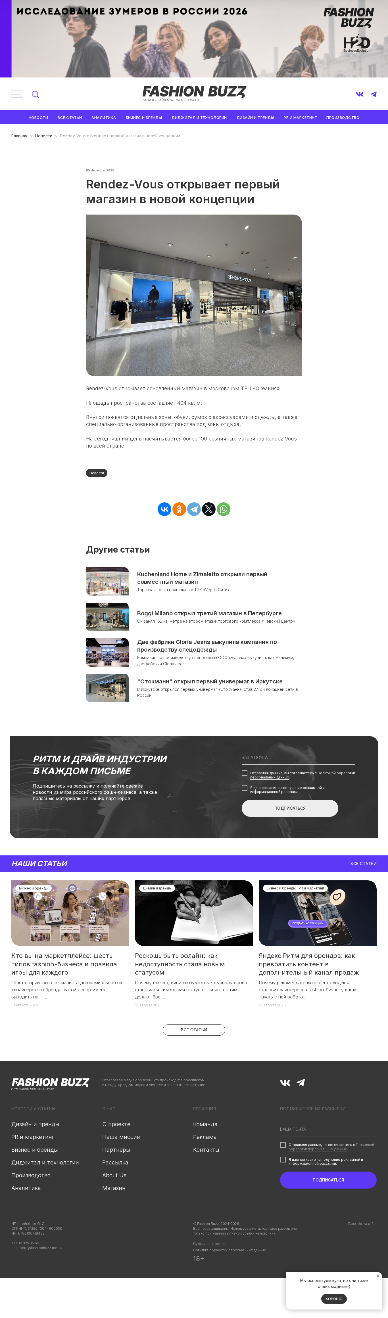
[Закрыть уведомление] (378, 1276)
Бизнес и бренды (144, 117)
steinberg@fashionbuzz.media (36, 1248)
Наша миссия (121, 1137)
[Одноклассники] (179, 509)
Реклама (205, 1137)
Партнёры (116, 1149)
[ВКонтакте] (164, 509)
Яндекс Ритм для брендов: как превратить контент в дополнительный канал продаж (309, 964)
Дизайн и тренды (255, 117)
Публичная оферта (209, 1244)
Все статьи (70, 117)
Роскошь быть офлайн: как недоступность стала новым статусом (180, 964)
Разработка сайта (362, 1224)
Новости (38, 117)
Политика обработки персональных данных (229, 1250)
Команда (205, 1124)
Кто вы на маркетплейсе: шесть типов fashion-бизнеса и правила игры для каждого (64, 964)
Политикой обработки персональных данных (331, 1147)
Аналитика (103, 117)
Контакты (206, 1149)
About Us (114, 1175)
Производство (342, 117)
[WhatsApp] (223, 509)
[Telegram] (194, 509)
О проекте (116, 1124)
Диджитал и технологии (199, 117)
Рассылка (115, 1162)
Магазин (114, 1188)
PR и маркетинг (300, 117)
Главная (19, 135)
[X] (209, 509)
